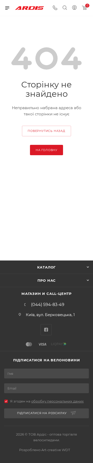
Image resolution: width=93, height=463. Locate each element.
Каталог (46, 267)
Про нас (46, 280)
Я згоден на (47, 401)
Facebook (46, 329)
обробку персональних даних (57, 401)
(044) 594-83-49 (47, 305)
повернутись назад (46, 131)
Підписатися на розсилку (42, 413)
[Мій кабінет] (74, 8)
